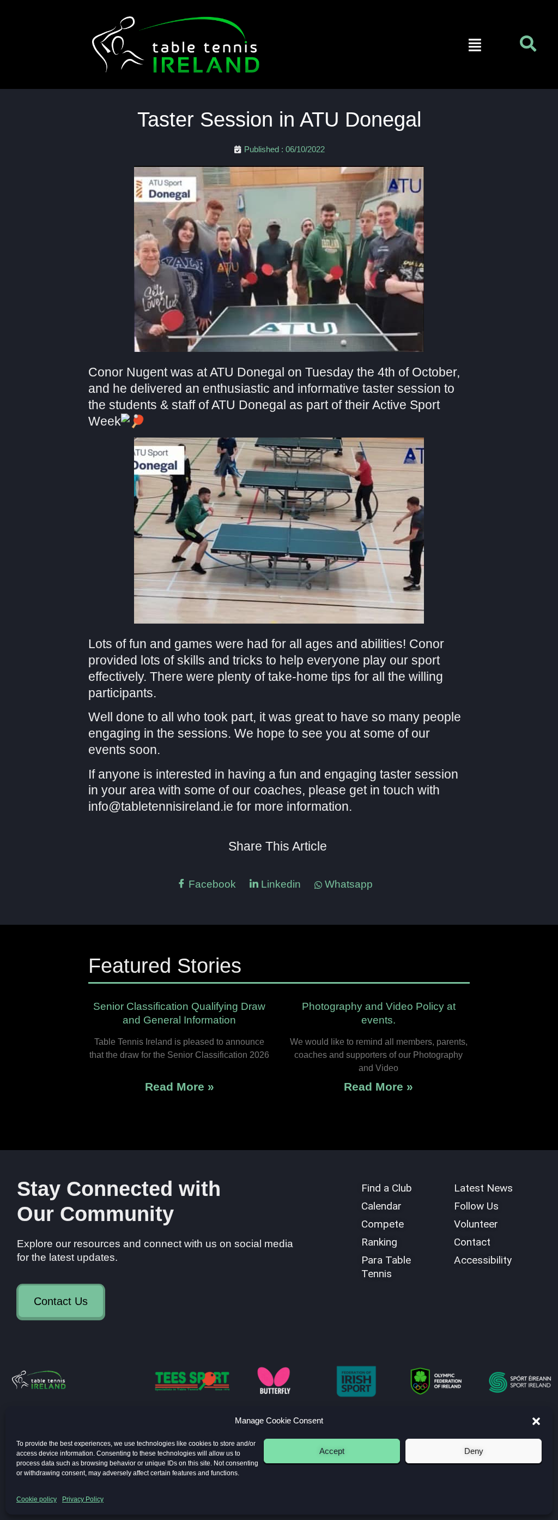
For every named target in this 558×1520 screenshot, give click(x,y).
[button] (536, 1421)
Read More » (179, 1086)
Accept (331, 1451)
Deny (473, 1451)
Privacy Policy (83, 1499)
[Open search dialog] (528, 46)
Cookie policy (36, 1499)
